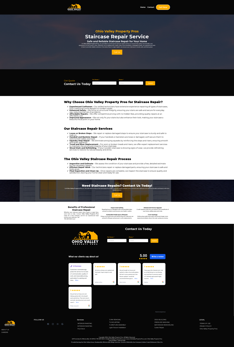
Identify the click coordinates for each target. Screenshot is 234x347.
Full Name (95, 79)
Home (143, 7)
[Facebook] (48, 324)
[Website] (57, 324)
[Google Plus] (62, 324)
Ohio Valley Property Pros (154, 339)
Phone (121, 79)
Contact (150, 7)
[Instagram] (52, 324)
